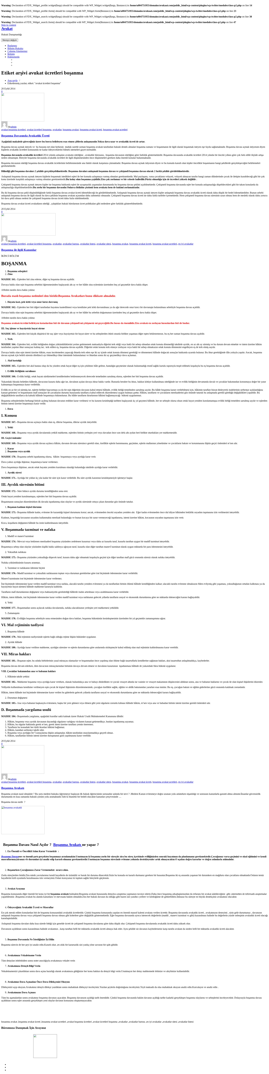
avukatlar (57, 129)
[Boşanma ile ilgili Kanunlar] (28, 234)
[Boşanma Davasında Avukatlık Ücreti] (22, 120)
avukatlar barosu (71, 243)
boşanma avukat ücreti (91, 129)
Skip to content (8, 25)
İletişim (11, 54)
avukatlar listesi (87, 243)
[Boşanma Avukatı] (22, 773)
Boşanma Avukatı (12, 788)
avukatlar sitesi (104, 243)
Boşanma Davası (10, 856)
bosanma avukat (71, 129)
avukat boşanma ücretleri (13, 129)
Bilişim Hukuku (15, 48)
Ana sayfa (12, 80)
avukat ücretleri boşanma (39, 129)
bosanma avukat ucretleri (115, 129)
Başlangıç (12, 45)
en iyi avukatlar (185, 243)
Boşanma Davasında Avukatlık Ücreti (25, 135)
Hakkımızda (13, 56)
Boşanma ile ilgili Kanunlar (18, 250)
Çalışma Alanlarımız (17, 51)
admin (13, 126)
